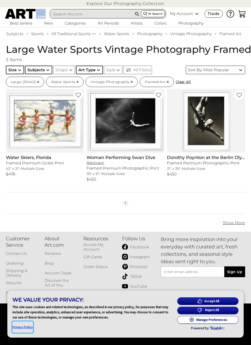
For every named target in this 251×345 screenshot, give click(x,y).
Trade (213, 13)
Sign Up (234, 272)
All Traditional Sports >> (73, 33)
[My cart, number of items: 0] (242, 14)
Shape (61, 70)
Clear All (183, 82)
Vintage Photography (191, 33)
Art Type (87, 70)
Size (12, 70)
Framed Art (230, 33)
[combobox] (91, 14)
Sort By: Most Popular (208, 70)
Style (110, 70)
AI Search (155, 13)
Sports (37, 33)
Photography (149, 33)
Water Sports (116, 33)
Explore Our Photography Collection (125, 3)
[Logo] (25, 14)
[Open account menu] (197, 13)
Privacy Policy (23, 327)
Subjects (14, 33)
